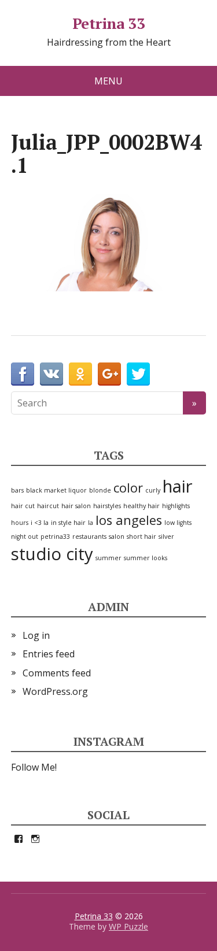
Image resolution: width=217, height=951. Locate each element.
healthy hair (141, 506)
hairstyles (107, 506)
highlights (176, 506)
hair (178, 486)
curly (152, 490)
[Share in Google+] (109, 374)
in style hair (68, 523)
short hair (141, 536)
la (90, 523)
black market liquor (56, 490)
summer (108, 558)
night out (24, 536)
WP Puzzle (128, 926)
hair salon (76, 506)
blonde (100, 490)
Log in (36, 635)
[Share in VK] (51, 374)
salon (116, 536)
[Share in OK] (80, 374)
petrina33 (55, 536)
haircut (48, 506)
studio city (52, 553)
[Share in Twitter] (138, 374)
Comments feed (57, 673)
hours (19, 523)
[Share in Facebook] (22, 374)
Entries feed (49, 653)
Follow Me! (34, 767)
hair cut (23, 506)
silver (166, 536)
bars (17, 490)
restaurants (89, 536)
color (128, 487)
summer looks (145, 558)
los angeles (128, 520)
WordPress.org (55, 691)
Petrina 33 (108, 23)
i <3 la (40, 523)
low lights (178, 523)
